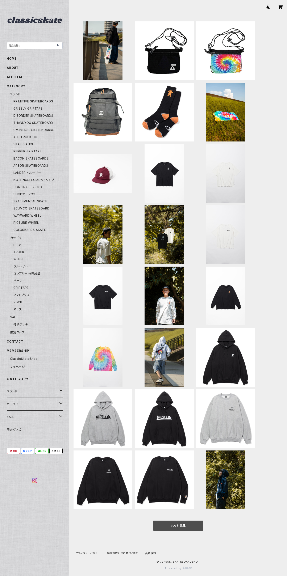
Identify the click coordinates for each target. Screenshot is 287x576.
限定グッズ (17, 332)
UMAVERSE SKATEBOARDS (33, 130)
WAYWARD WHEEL (27, 215)
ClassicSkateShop (24, 358)
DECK (17, 245)
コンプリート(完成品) (27, 273)
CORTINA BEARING (27, 187)
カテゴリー (17, 238)
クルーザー (20, 266)
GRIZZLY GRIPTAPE (28, 108)
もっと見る (178, 526)
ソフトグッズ (21, 295)
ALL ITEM (14, 77)
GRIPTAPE (21, 287)
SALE (14, 317)
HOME (12, 58)
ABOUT (12, 67)
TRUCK (18, 252)
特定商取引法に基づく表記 (123, 553)
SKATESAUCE (23, 144)
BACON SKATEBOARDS (31, 158)
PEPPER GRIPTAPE (27, 151)
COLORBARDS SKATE (29, 230)
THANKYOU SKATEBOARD (33, 122)
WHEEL (18, 259)
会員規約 (150, 553)
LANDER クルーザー (27, 172)
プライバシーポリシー (88, 553)
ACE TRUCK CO (25, 137)
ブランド (15, 94)
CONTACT (15, 341)
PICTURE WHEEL (26, 222)
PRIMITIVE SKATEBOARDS (33, 101)
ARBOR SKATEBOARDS (30, 165)
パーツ (17, 280)
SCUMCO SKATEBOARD (31, 208)
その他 (17, 302)
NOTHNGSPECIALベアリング (33, 180)
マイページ (17, 366)
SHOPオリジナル (25, 194)
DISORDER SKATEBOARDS (33, 115)
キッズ (17, 309)
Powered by (173, 568)
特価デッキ (20, 324)
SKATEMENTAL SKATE (30, 201)
